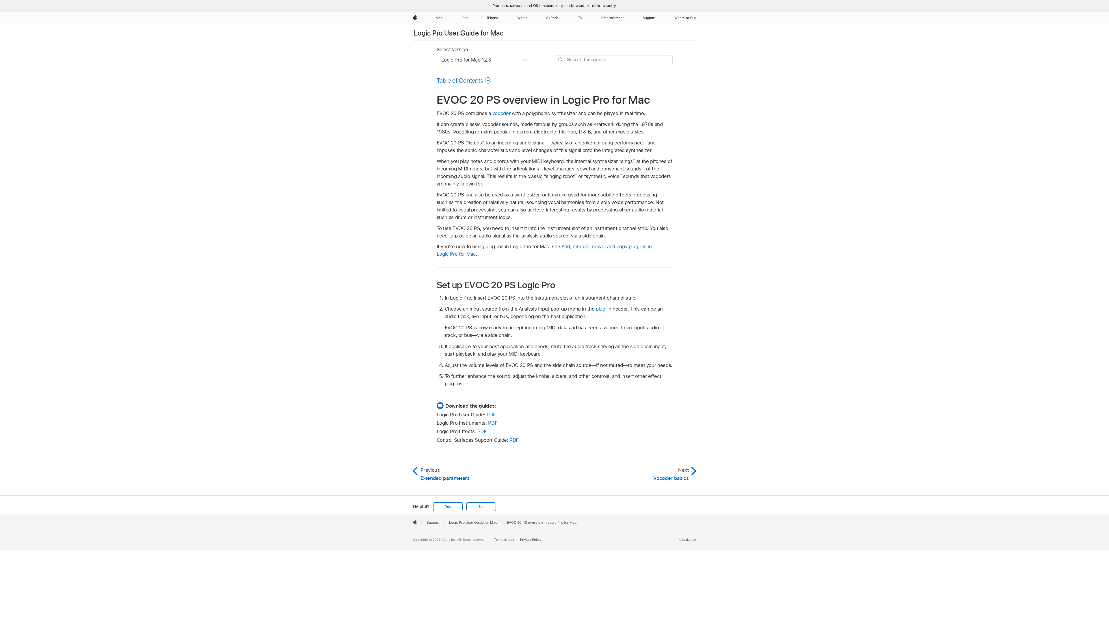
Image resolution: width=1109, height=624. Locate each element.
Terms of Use (504, 540)
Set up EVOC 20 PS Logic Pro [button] (496, 285)
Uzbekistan (687, 540)
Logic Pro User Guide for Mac (458, 33)
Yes (448, 507)
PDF (491, 414)
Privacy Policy (530, 540)
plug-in (603, 309)
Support (433, 523)
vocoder (501, 113)
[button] (464, 80)
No (481, 507)
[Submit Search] (561, 60)
